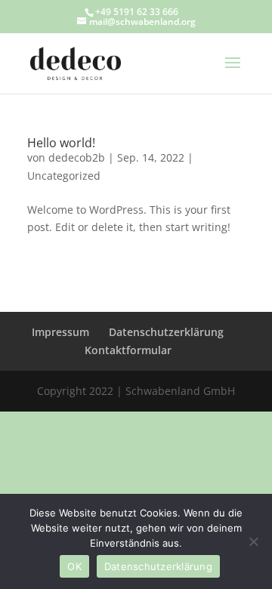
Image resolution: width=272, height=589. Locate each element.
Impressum (60, 332)
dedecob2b (76, 157)
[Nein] (253, 541)
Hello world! (61, 142)
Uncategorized (63, 175)
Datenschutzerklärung (166, 332)
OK (74, 566)
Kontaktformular (128, 350)
